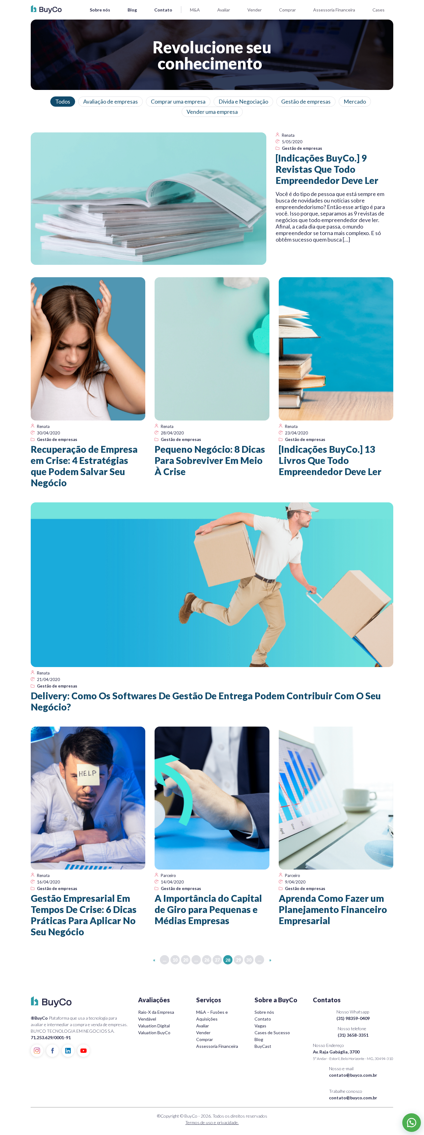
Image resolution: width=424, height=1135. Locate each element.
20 (185, 960)
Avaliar (223, 9)
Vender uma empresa (212, 111)
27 (217, 960)
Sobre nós (100, 9)
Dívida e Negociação (243, 101)
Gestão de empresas (306, 101)
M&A (195, 9)
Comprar (287, 9)
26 (206, 960)
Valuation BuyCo (154, 1032)
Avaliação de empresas (110, 101)
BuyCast (263, 1046)
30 (248, 960)
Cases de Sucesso (272, 1032)
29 (238, 960)
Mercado (355, 101)
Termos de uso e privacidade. (212, 1122)
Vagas (260, 1025)
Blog (132, 9)
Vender (254, 9)
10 (175, 960)
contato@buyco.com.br (353, 1075)
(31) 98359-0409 (353, 1018)
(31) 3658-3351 (353, 1035)
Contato (163, 9)
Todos (62, 101)
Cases (378, 9)
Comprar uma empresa (178, 101)
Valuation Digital (154, 1025)
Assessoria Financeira (334, 9)
